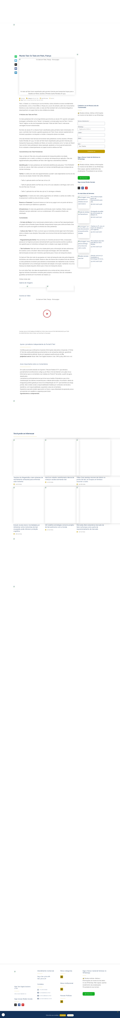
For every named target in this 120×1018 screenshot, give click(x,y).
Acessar (62, 1015)
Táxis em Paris (39, 100)
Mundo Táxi (35, 98)
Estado (80, 138)
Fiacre (24, 100)
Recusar (70, 1015)
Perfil (79, 144)
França (28, 100)
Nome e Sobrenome (83, 121)
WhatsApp (81, 126)
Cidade (80, 132)
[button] (16, 56)
